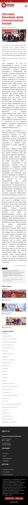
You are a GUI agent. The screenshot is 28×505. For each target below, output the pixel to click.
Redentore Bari (8, 354)
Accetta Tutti (9, 498)
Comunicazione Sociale (10, 395)
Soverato (5, 398)
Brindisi (5, 368)
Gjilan (4, 380)
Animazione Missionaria (10, 407)
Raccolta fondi (7, 419)
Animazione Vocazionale (10, 386)
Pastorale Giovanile (9, 339)
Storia (4, 456)
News (5, 374)
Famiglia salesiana (8, 474)
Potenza (5, 365)
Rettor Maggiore (8, 345)
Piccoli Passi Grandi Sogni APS (12, 404)
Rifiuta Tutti (19, 498)
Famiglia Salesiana (9, 342)
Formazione (6, 392)
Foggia (5, 357)
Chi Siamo (5, 453)
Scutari (5, 401)
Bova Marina (6, 362)
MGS (5, 351)
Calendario (6, 461)
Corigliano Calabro (8, 383)
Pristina (5, 377)
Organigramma (7, 458)
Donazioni (6, 413)
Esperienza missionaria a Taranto (10, 326)
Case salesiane (7, 416)
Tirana (4, 410)
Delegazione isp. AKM (9, 422)
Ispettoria (6, 336)
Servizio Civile (7, 389)
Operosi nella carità (7, 312)
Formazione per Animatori (9, 298)
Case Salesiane (8, 348)
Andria (5, 371)
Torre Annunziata (8, 359)
